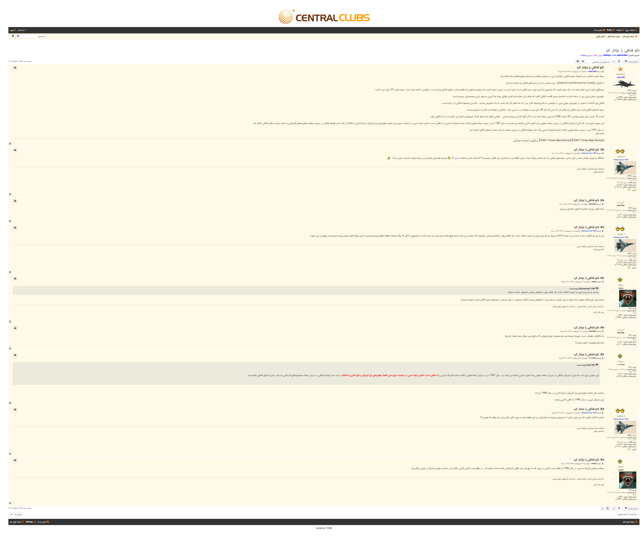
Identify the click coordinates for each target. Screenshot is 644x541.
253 (629, 367)
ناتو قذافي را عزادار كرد (622, 50)
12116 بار (618, 187)
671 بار (619, 374)
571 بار (619, 215)
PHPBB (329, 528)
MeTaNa (592, 204)
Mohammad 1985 (589, 153)
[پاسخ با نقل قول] (15, 68)
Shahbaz (607, 55)
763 (629, 308)
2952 (629, 90)
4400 (629, 176)
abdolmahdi (622, 55)
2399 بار (619, 97)
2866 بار (618, 317)
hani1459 (592, 71)
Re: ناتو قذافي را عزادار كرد (589, 150)
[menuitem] (620, 30)
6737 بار (619, 185)
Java (614, 55)
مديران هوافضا (586, 55)
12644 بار (618, 99)
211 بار (619, 217)
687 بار (619, 315)
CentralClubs (320, 528)
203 (629, 208)
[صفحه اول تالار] (324, 16)
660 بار (619, 376)
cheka (593, 282)
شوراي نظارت (598, 55)
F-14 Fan (592, 358)
